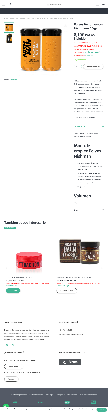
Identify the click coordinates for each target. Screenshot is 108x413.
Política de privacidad (19, 395)
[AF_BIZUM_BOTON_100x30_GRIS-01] (81, 362)
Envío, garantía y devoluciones (66, 395)
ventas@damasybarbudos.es (72, 334)
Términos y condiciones (88, 395)
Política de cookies (36, 395)
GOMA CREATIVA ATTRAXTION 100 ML (19, 277)
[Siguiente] (102, 268)
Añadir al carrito (93, 67)
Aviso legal (49, 395)
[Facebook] (6, 345)
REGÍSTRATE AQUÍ (92, 52)
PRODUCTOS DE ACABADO (37, 18)
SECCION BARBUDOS (17, 18)
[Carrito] (103, 4)
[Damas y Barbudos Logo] (54, 4)
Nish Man (13, 80)
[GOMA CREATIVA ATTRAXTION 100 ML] (28, 251)
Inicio (6, 18)
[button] (3, 4)
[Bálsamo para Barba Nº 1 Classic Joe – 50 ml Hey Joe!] (79, 251)
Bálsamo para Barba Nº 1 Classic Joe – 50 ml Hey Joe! (74, 277)
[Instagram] (13, 345)
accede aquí (89, 55)
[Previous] (6, 268)
